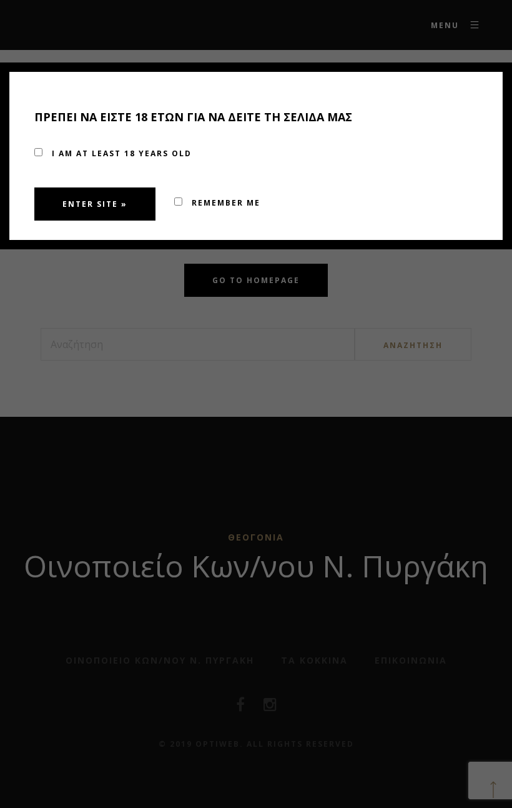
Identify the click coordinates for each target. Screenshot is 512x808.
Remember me (224, 202)
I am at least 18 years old (120, 153)
